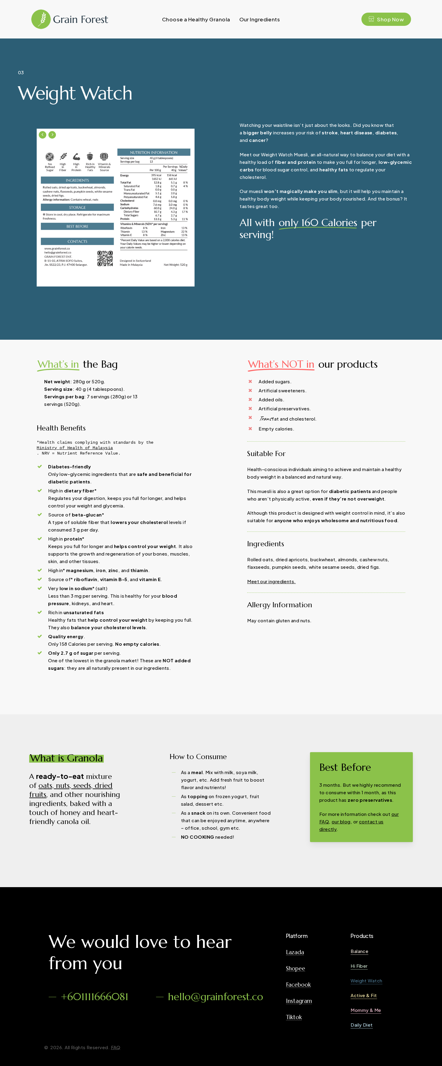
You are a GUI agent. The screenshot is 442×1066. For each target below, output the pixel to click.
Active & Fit (364, 995)
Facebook (298, 985)
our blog (341, 821)
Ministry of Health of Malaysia (75, 448)
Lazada (295, 952)
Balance (359, 951)
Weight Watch (366, 980)
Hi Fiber (359, 966)
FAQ (116, 1047)
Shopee (295, 968)
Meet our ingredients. (271, 581)
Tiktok (294, 1017)
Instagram (299, 1001)
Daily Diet (362, 1025)
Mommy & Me (366, 1010)
